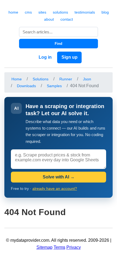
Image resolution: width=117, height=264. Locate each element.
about (49, 19)
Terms (59, 247)
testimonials (85, 12)
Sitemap (44, 247)
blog (105, 12)
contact (66, 19)
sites (42, 12)
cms (28, 12)
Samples (54, 86)
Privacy (73, 247)
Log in (45, 57)
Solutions (40, 79)
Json (87, 79)
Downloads (26, 86)
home (13, 12)
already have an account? (54, 189)
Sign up (69, 57)
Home (16, 79)
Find (58, 44)
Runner (65, 79)
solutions (60, 12)
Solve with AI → (59, 177)
